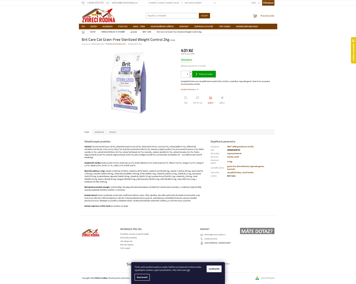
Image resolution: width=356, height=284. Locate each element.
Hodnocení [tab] (99, 132)
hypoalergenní (257, 166)
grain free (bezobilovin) (238, 166)
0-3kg (229, 161)
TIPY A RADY (125, 248)
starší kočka (247, 172)
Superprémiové (234, 153)
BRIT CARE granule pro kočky (240, 146)
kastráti (231, 169)
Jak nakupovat (126, 241)
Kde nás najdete (127, 244)
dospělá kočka (234, 172)
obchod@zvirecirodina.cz (215, 234)
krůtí (236, 157)
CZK (253, 3)
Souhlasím (214, 268)
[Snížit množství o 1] (190, 75)
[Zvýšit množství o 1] (190, 72)
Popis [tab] (86, 132)
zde (188, 270)
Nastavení (142, 277)
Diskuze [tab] (112, 132)
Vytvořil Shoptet (267, 278)
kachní (230, 157)
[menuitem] (83, 26)
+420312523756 (210, 238)
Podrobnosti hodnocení (115, 44)
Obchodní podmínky (193, 3)
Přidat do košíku (206, 74)
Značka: (135, 44)
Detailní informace (188, 89)
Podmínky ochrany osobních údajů (164, 3)
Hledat (204, 15)
